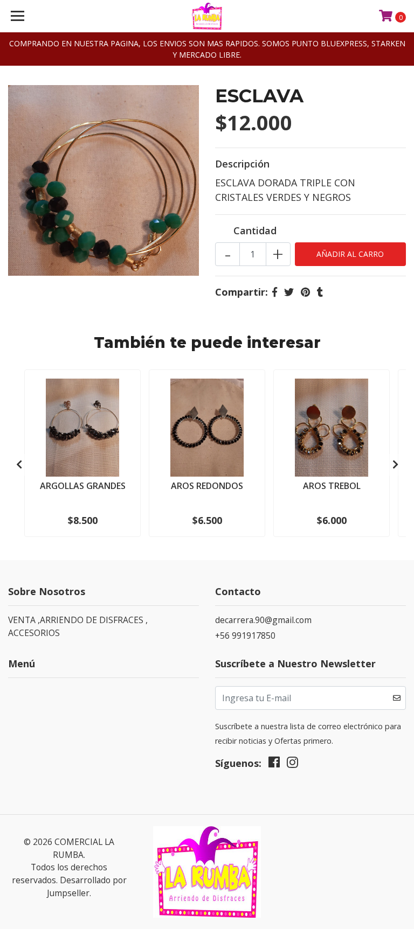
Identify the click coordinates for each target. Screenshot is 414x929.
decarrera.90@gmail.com (263, 620)
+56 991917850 (245, 635)
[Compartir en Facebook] (274, 291)
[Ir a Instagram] (292, 764)
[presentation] (19, 465)
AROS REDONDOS (207, 486)
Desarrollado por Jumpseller (87, 886)
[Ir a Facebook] (274, 764)
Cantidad (255, 230)
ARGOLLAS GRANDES (83, 486)
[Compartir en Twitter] (289, 291)
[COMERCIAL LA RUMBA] (207, 16)
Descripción (242, 163)
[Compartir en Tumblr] (320, 291)
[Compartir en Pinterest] (305, 291)
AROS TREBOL (332, 486)
